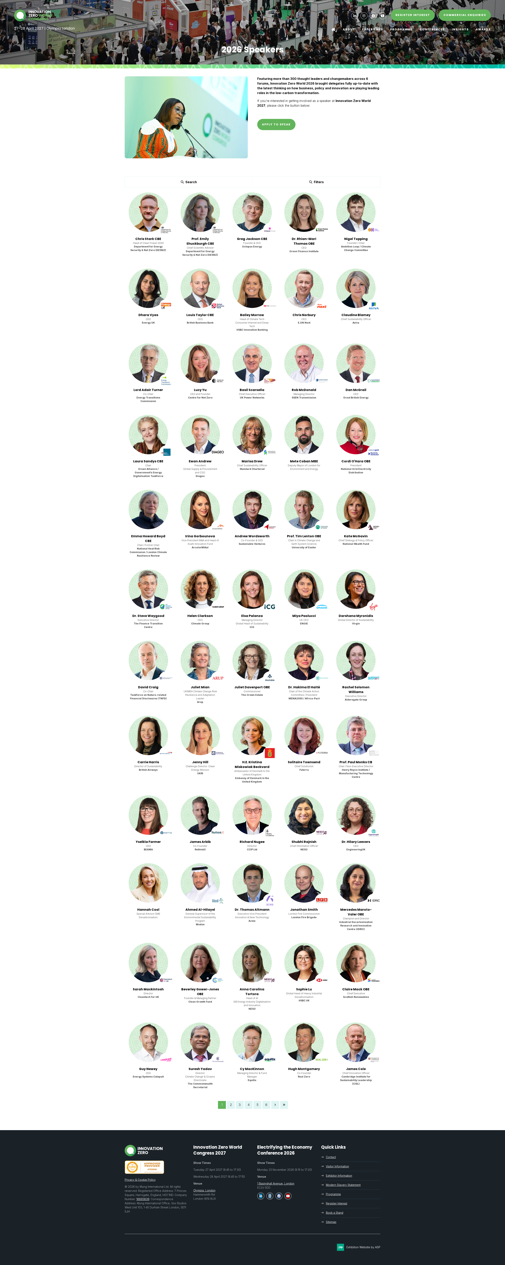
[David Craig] (148, 660)
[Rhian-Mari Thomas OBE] (304, 212)
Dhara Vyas (148, 315)
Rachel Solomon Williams (355, 689)
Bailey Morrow (252, 315)
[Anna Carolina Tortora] (252, 962)
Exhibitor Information (339, 1175)
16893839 (142, 1199)
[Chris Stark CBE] (148, 212)
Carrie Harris (148, 762)
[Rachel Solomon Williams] (356, 660)
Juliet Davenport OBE (252, 687)
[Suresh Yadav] (200, 1042)
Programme (401, 29)
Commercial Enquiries (464, 15)
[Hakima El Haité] (304, 660)
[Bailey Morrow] (252, 288)
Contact (331, 1157)
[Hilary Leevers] (356, 815)
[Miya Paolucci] (304, 589)
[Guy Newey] (148, 1042)
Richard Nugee (252, 842)
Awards (483, 29)
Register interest (413, 15)
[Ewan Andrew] (200, 434)
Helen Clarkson (200, 616)
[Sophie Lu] (304, 962)
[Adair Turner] (148, 363)
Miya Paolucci (304, 616)
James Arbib (200, 842)
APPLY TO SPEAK (276, 124)
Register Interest (336, 1203)
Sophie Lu (304, 989)
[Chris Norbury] (304, 288)
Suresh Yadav (200, 1069)
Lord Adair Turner (148, 390)
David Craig (148, 687)
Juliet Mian (200, 687)
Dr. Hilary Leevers (356, 842)
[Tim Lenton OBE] (304, 509)
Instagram (364, 15)
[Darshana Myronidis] (356, 589)
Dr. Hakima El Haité (304, 687)
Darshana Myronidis (356, 616)
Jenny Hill (200, 762)
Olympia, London (204, 1190)
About (349, 29)
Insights (460, 29)
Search (191, 182)
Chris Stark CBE (148, 239)
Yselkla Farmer (148, 842)
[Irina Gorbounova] (200, 509)
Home (333, 29)
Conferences (432, 29)
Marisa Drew (252, 461)
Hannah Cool (148, 909)
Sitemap (331, 1222)
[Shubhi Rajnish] (304, 815)
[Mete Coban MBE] (304, 434)
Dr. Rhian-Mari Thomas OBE (304, 241)
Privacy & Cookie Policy (140, 1179)
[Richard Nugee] (252, 815)
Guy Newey (148, 1069)
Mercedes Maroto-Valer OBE (356, 912)
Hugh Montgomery (304, 1069)
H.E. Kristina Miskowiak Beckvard (252, 764)
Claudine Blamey (355, 315)
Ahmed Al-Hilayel (200, 909)
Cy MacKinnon (252, 1069)
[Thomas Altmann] (252, 883)
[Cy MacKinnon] (252, 1042)
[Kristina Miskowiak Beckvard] (252, 735)
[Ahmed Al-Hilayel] (200, 883)
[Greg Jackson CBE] (252, 212)
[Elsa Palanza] (252, 589)
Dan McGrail (356, 390)
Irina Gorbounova (200, 536)
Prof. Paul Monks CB (355, 762)
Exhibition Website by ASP (363, 1247)
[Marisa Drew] (252, 434)
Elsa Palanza (252, 616)
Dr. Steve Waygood (148, 616)
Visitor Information (337, 1166)
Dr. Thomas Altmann (252, 909)
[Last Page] (284, 1105)
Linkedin (354, 15)
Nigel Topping (356, 239)
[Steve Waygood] (148, 589)
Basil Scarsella (252, 390)
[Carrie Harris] (148, 735)
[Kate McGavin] (356, 509)
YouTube (382, 15)
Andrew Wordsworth (252, 536)
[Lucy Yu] (200, 363)
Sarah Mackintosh (148, 989)
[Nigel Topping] (356, 212)
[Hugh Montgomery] (304, 1042)
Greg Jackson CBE (252, 239)
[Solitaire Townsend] (304, 735)
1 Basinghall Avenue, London (275, 1183)
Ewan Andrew (200, 461)
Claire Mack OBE (355, 989)
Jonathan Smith (304, 909)
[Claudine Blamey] (356, 288)
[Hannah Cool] (148, 883)
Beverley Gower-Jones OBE (200, 991)
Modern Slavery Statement (343, 1185)
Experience (372, 29)
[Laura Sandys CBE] (148, 434)
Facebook (373, 15)
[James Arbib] (200, 815)
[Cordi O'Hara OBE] (356, 434)
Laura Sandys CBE (148, 461)
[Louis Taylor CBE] (200, 288)
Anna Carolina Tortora (252, 991)
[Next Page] (275, 1105)
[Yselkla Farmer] (148, 815)
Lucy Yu (200, 390)
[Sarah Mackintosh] (148, 962)
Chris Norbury (304, 315)
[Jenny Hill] (200, 735)
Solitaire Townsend (304, 762)
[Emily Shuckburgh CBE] (200, 212)
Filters (319, 182)
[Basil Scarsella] (252, 363)
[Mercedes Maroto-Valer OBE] (356, 883)
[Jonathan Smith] (304, 883)
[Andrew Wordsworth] (252, 509)
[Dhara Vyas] (148, 288)
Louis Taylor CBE (200, 315)
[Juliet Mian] (200, 660)
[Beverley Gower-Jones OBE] (200, 962)
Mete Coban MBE (304, 461)
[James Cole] (356, 1042)
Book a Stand (334, 1212)
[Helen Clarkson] (200, 589)
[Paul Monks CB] (356, 735)
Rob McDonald (304, 390)
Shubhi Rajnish (304, 842)
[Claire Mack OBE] (356, 962)
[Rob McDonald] (304, 363)
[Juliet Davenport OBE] (252, 660)
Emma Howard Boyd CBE (148, 538)
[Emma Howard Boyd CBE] (148, 509)
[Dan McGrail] (356, 363)
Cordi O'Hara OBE (355, 461)
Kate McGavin (356, 536)
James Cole (356, 1069)
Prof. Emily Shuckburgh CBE (200, 241)
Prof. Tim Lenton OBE (304, 536)
